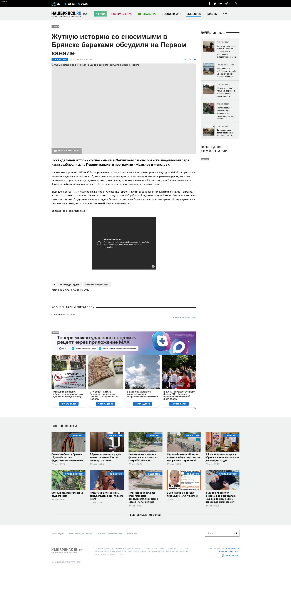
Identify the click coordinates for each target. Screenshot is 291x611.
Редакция (58, 533)
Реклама (132, 533)
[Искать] (235, 533)
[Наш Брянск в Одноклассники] (209, 3)
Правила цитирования (109, 533)
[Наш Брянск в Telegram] (226, 3)
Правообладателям (80, 533)
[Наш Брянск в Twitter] (215, 3)
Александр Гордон (69, 284)
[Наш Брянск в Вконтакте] (220, 3)
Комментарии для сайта (184, 317)
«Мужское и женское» (96, 284)
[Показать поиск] (235, 3)
